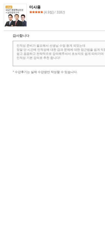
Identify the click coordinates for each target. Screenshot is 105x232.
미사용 (35, 7)
